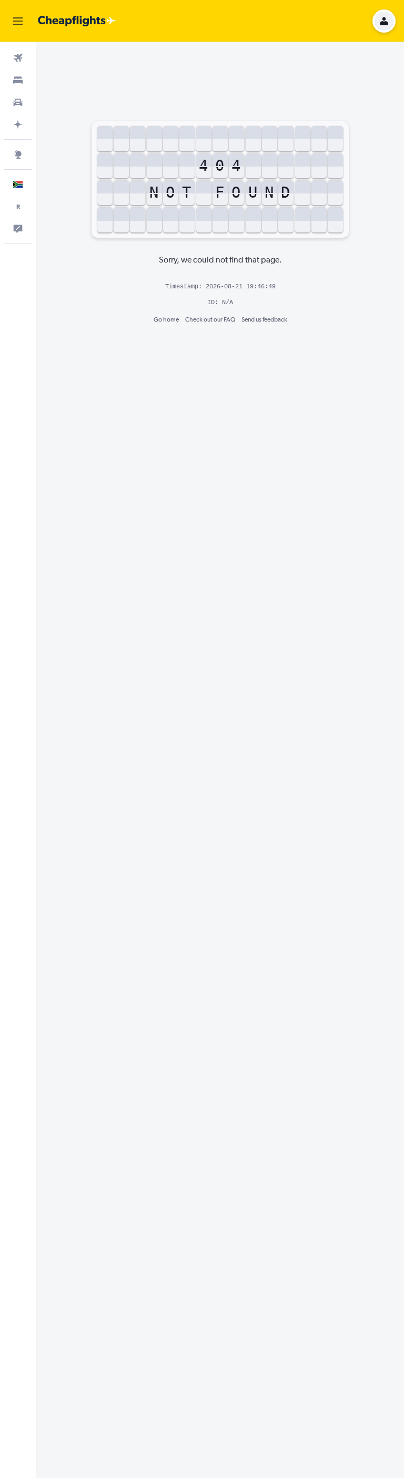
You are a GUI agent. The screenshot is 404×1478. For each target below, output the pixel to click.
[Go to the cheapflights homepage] (77, 21)
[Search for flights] (18, 58)
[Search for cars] (18, 102)
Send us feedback (264, 319)
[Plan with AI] (18, 124)
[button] (17, 21)
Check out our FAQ (210, 319)
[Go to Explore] (18, 154)
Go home (166, 319)
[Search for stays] (18, 80)
